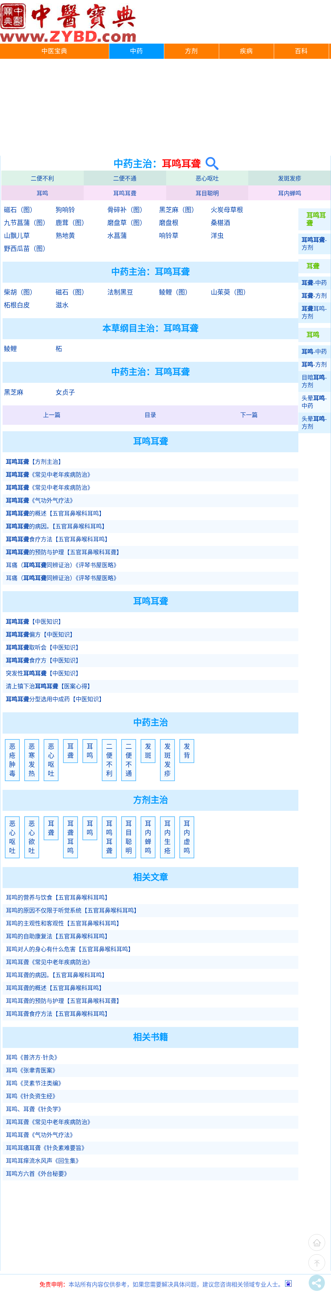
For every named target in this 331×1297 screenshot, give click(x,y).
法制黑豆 (120, 292)
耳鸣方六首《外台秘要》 (38, 1174)
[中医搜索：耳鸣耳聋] (210, 163)
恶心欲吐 (31, 837)
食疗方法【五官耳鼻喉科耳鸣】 (58, 539)
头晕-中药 (314, 402)
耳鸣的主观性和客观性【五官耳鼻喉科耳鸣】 (64, 923)
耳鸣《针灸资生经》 (32, 1096)
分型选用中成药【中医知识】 (55, 699)
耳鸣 (42, 193)
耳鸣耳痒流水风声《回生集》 (43, 1161)
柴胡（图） (20, 292)
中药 (136, 51)
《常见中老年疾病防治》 (49, 475)
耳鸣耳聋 (124, 193)
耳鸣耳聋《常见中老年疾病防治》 (49, 962)
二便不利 (42, 178)
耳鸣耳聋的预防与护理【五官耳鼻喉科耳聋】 (64, 1001)
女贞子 (65, 392)
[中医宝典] (68, 40)
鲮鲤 (10, 348)
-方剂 (314, 244)
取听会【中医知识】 (43, 647)
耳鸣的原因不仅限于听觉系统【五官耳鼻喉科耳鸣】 (73, 910)
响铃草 (168, 235)
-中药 (314, 283)
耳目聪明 (207, 193)
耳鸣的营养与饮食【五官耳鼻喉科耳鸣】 (58, 897)
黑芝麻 (13, 392)
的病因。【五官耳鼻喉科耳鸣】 (57, 526)
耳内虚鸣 (187, 837)
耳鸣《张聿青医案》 (32, 1070)
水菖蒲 (117, 235)
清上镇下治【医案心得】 (49, 686)
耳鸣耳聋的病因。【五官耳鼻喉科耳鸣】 (57, 975)
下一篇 (249, 415)
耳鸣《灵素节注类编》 (35, 1083)
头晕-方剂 (314, 423)
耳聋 (70, 751)
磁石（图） (20, 210)
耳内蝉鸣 (289, 193)
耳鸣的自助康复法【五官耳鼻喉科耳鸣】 (58, 936)
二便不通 (124, 178)
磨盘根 (168, 222)
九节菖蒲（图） (26, 222)
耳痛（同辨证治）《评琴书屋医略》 (62, 565)
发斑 (148, 751)
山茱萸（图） (230, 292)
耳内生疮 (167, 837)
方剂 (191, 51)
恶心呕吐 (207, 178)
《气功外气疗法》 (41, 500)
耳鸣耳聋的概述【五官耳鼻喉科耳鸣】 (55, 988)
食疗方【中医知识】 (43, 660)
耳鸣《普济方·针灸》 (33, 1057)
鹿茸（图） (72, 222)
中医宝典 (54, 51)
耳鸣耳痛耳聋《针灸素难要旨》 (46, 1148)
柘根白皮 (17, 305)
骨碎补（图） (126, 210)
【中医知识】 (35, 622)
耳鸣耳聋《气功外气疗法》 (41, 1135)
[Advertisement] (165, 107)
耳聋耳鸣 (70, 837)
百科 (301, 51)
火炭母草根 (227, 210)
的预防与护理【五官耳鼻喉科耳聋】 (64, 552)
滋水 (62, 305)
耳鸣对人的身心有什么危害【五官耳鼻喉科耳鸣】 (70, 949)
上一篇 (51, 415)
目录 (150, 415)
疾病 (246, 51)
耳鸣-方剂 (314, 313)
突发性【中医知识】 (43, 673)
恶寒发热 (31, 760)
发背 (187, 751)
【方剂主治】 (35, 462)
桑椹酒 (220, 222)
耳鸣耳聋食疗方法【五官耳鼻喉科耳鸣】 (58, 1014)
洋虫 (217, 235)
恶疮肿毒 (12, 760)
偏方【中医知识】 (41, 635)
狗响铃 (65, 210)
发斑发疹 (289, 178)
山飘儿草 (17, 235)
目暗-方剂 (314, 381)
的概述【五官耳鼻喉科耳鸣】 (55, 513)
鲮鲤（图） (175, 292)
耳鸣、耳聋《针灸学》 (35, 1109)
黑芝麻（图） (178, 210)
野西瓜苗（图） (26, 248)
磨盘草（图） (126, 222)
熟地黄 (65, 235)
